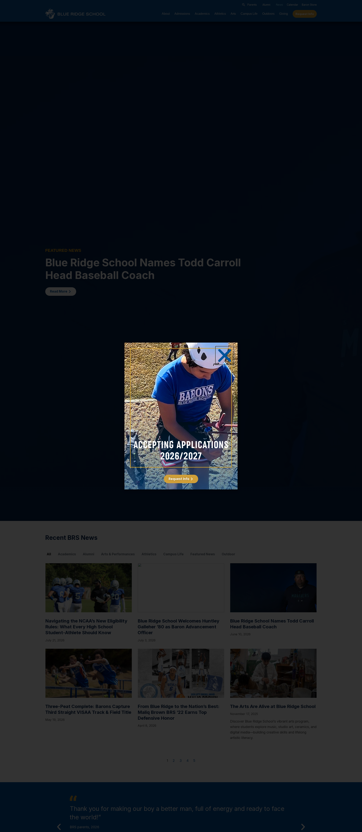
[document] (181, 416)
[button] (225, 355)
